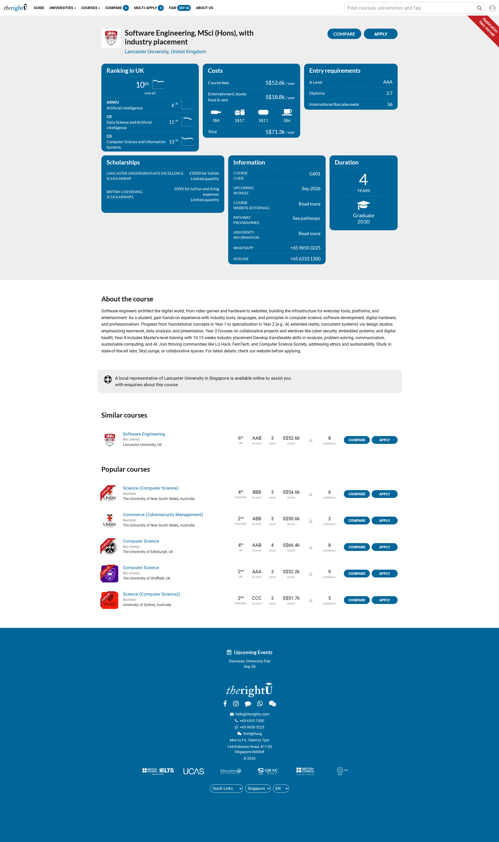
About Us (204, 8)
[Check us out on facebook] (225, 703)
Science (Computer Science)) (151, 594)
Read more (309, 204)
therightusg (252, 734)
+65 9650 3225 (252, 727)
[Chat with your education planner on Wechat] (272, 703)
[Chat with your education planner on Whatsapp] (260, 703)
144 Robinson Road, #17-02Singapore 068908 (249, 749)
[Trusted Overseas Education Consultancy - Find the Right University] (249, 690)
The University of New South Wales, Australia (159, 499)
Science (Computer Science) (151, 488)
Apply (384, 440)
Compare (116, 8)
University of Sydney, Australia (147, 605)
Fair (179, 8)
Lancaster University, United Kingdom (165, 52)
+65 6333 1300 (252, 721)
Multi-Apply (148, 8)
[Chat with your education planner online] (248, 703)
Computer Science (141, 541)
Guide (39, 8)
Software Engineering (144, 434)
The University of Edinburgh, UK (148, 552)
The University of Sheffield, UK (146, 578)
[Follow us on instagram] (236, 703)
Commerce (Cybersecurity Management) (163, 514)
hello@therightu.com (252, 714)
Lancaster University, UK (142, 445)
